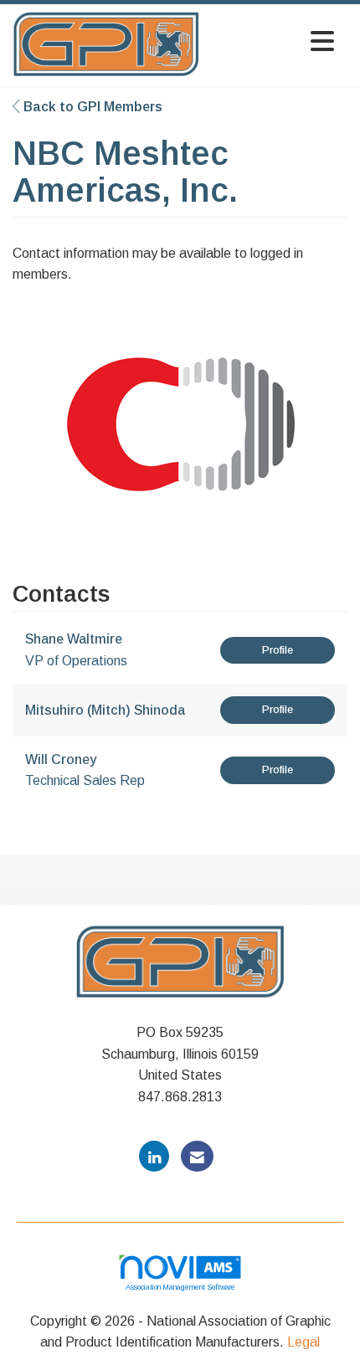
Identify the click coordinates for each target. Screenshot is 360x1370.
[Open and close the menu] (271, 42)
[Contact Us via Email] (197, 1156)
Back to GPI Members (91, 107)
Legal (303, 1342)
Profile (277, 650)
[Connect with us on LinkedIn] (154, 1156)
